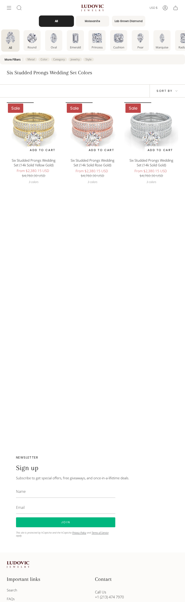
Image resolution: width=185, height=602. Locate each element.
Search (12, 590)
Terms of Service (100, 532)
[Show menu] (9, 8)
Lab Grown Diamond (129, 21)
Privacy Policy (79, 532)
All (56, 21)
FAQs (11, 599)
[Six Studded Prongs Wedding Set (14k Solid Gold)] (151, 129)
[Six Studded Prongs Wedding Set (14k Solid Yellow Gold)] (34, 129)
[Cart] (175, 8)
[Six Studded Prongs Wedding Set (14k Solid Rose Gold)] (93, 129)
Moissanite (92, 21)
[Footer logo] (18, 564)
